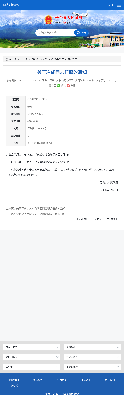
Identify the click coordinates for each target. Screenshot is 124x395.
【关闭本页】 (111, 219)
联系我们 (86, 380)
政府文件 (72, 59)
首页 (25, 59)
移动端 (14, 385)
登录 (110, 4)
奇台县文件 (57, 59)
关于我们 (109, 380)
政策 (45, 59)
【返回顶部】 (83, 219)
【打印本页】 (97, 219)
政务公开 (35, 59)
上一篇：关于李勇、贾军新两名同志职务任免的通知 (35, 208)
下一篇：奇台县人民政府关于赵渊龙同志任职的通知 (35, 214)
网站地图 (14, 380)
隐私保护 (38, 380)
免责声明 (62, 380)
